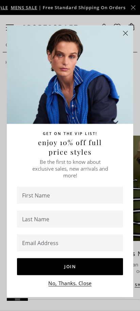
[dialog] (70, 155)
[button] (125, 33)
